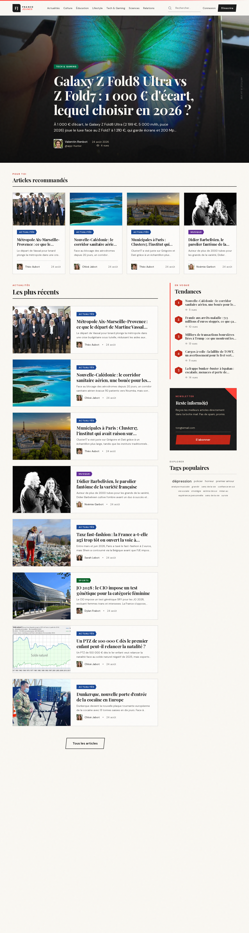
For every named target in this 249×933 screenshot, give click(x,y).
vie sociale (183, 491)
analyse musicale (180, 486)
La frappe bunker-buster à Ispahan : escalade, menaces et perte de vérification (209, 370)
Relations (148, 8)
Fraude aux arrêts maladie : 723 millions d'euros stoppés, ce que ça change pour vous (209, 319)
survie (225, 495)
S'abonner (203, 440)
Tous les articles (85, 743)
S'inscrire (227, 8)
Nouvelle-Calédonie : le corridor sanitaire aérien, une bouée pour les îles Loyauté (210, 302)
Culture (67, 8)
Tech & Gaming (115, 8)
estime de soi (210, 491)
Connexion (209, 8)
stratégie (196, 491)
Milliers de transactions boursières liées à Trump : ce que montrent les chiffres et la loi (209, 336)
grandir (195, 486)
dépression (182, 481)
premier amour (225, 481)
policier (198, 481)
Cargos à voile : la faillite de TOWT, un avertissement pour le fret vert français (209, 353)
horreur (209, 481)
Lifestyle (97, 8)
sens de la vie (209, 486)
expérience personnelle (190, 495)
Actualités (53, 8)
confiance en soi (226, 486)
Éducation (82, 8)
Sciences (134, 8)
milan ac (223, 491)
